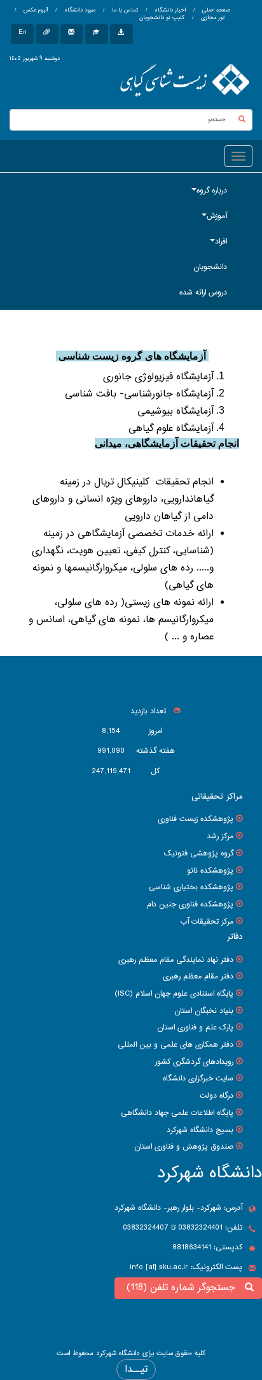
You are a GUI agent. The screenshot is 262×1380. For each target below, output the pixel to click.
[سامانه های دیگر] (121, 34)
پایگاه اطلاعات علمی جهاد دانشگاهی (177, 1113)
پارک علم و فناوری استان (195, 1027)
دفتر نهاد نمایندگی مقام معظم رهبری (175, 960)
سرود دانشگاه (78, 10)
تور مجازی (211, 18)
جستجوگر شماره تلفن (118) (184, 1287)
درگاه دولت (216, 1096)
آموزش (217, 216)
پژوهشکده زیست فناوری (195, 819)
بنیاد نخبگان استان (203, 1011)
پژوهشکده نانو (210, 871)
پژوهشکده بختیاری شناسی (191, 887)
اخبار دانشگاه (169, 10)
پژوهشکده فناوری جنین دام (190, 904)
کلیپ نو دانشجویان (161, 18)
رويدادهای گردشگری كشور (194, 1062)
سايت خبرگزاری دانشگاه (198, 1078)
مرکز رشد (220, 836)
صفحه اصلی (216, 10)
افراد (221, 242)
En (22, 32)
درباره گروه (212, 191)
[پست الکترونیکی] (72, 34)
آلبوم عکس (35, 10)
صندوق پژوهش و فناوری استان (183, 1147)
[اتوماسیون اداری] (47, 34)
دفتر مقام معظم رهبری (198, 977)
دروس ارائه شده (203, 293)
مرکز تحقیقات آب (206, 922)
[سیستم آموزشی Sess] (96, 34)
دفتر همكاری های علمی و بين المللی (175, 1045)
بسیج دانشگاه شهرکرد (200, 1130)
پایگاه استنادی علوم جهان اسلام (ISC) (173, 994)
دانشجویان (210, 267)
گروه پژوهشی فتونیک (198, 853)
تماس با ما (124, 10)
